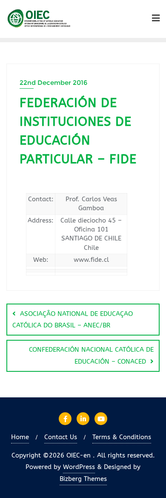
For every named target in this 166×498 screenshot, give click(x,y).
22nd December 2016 (53, 82)
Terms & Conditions (121, 437)
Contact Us (60, 437)
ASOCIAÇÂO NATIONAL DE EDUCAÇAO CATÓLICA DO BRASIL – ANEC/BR (72, 319)
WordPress (79, 467)
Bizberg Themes (83, 479)
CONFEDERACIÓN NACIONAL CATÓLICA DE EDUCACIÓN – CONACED (91, 355)
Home (20, 437)
